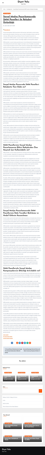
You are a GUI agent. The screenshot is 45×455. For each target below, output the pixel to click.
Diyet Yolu (23, 2)
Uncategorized (7, 13)
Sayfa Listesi (6, 403)
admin (6, 25)
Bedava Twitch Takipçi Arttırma (10, 397)
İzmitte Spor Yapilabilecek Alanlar (34, 376)
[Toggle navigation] (3, 2)
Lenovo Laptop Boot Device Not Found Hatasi (22, 376)
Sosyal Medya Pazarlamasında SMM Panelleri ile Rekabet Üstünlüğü (19, 20)
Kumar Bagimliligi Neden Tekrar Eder (8, 376)
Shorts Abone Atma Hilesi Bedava (10, 406)
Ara (4, 386)
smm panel (5, 334)
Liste (4, 400)
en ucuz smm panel (7, 336)
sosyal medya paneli (8, 338)
